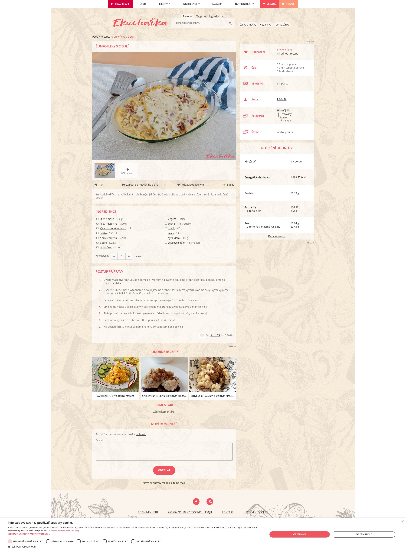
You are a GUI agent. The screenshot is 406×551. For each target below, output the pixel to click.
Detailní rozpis (276, 236)
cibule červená (108, 238)
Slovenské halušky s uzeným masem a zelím (213, 395)
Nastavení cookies (256, 512)
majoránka (106, 247)
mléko (103, 233)
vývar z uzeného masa (113, 228)
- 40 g (175, 228)
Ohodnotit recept (287, 53)
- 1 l (115, 228)
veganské (265, 24)
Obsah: (100, 440)
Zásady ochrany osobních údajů (190, 512)
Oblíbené (271, 4)
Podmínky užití (148, 512)
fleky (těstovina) (109, 223)
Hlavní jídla (283, 110)
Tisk (100, 184)
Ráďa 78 (215, 335)
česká (280, 132)
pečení (289, 132)
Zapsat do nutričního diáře (142, 184)
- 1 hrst (110, 247)
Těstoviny (286, 114)
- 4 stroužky (179, 223)
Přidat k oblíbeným (192, 184)
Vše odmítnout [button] (364, 534)
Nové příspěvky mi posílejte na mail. (164, 483)
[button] (134, 534)
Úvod (143, 3)
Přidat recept (122, 4)
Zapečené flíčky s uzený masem (115, 395)
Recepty (163, 3)
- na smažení (184, 242)
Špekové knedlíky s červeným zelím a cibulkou (165, 395)
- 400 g (111, 219)
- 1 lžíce (177, 219)
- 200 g (178, 238)
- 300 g (113, 223)
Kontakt (227, 512)
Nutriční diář (243, 3)
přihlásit (141, 434)
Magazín (217, 3)
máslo (171, 228)
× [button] (402, 521)
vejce (171, 233)
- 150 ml (108, 233)
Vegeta (172, 219)
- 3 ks (174, 233)
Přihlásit (290, 4)
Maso (283, 117)
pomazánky (282, 24)
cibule (103, 242)
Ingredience (190, 3)
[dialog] (203, 534)
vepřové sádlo (176, 242)
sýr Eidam (174, 238)
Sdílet (230, 184)
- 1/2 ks (113, 238)
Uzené (287, 121)
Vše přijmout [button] (299, 534)
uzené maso (107, 219)
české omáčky (248, 24)
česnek (172, 223)
